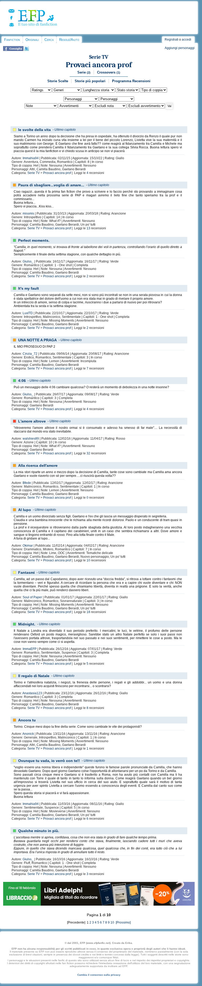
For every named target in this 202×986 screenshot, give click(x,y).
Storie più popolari (90, 81)
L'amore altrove (32, 421)
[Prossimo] (123, 922)
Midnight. (26, 624)
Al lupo (24, 510)
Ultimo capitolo (65, 130)
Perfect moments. (33, 240)
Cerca (49, 40)
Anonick (28, 734)
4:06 (22, 380)
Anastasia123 (32, 693)
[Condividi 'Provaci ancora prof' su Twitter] (26, 50)
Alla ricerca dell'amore (38, 465)
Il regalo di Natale (33, 676)
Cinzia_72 (30, 354)
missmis (28, 213)
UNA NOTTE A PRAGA (37, 340)
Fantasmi (26, 572)
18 (88, 612)
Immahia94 (31, 158)
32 (88, 453)
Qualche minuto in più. (38, 831)
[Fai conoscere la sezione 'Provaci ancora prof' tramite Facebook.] (13, 50)
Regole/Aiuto (69, 40)
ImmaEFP (30, 649)
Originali (32, 40)
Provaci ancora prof (99, 64)
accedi (186, 39)
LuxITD (28, 313)
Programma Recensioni (131, 81)
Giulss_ (28, 261)
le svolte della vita (34, 130)
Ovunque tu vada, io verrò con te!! (49, 761)
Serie (83, 72)
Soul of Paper (32, 597)
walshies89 (31, 438)
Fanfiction (12, 40)
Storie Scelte (57, 81)
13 (88, 228)
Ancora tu (27, 720)
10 (88, 560)
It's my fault (28, 288)
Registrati (171, 39)
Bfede (27, 483)
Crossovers (108, 72)
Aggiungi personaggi (180, 48)
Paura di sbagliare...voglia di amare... (51, 185)
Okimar (28, 545)
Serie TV (98, 57)
